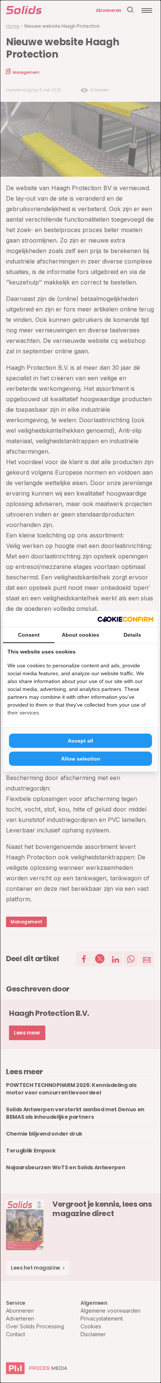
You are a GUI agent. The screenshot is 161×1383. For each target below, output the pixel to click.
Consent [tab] (29, 635)
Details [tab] (132, 635)
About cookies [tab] (80, 635)
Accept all (80, 741)
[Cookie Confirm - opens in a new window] (125, 619)
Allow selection (80, 759)
